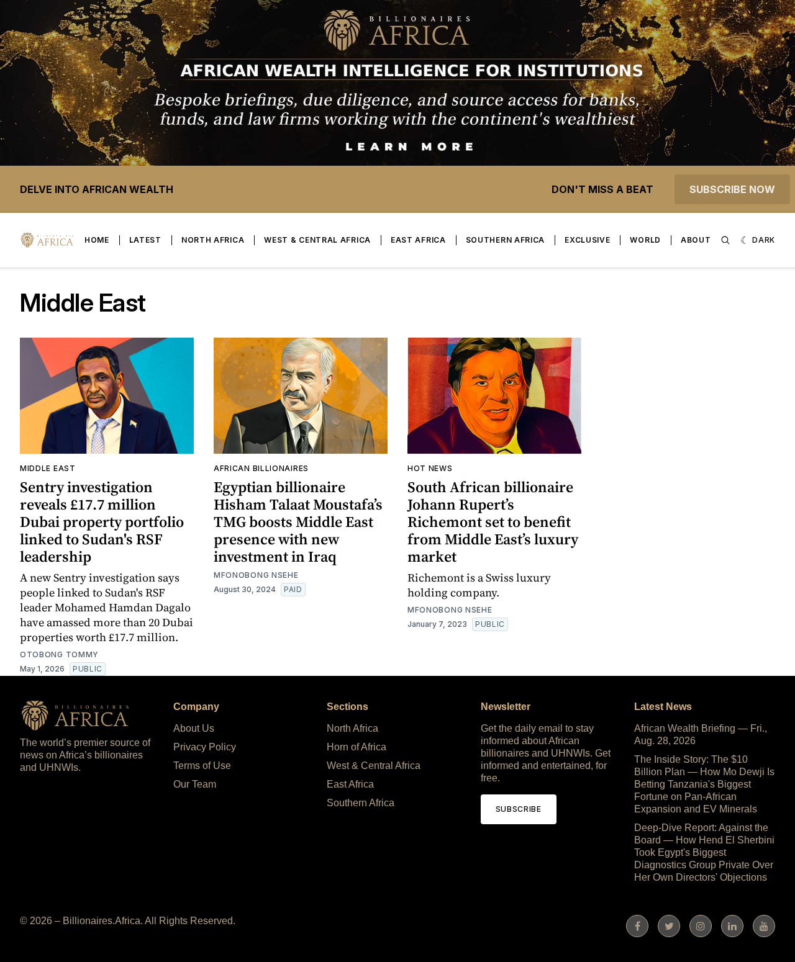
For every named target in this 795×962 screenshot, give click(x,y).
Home (96, 240)
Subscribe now (732, 189)
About (696, 240)
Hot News (430, 468)
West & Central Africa (317, 240)
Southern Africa (505, 240)
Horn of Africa (356, 747)
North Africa (212, 240)
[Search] (725, 240)
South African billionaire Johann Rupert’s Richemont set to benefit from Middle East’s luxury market (492, 522)
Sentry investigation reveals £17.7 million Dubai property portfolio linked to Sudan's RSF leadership (102, 522)
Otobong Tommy (59, 654)
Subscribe (519, 809)
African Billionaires (261, 468)
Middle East (48, 468)
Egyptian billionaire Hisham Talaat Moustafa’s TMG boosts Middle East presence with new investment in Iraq (298, 522)
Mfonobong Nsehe (256, 575)
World (645, 240)
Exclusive (587, 240)
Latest (145, 240)
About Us (193, 728)
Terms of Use (202, 765)
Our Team (194, 784)
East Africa (418, 240)
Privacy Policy (204, 747)
